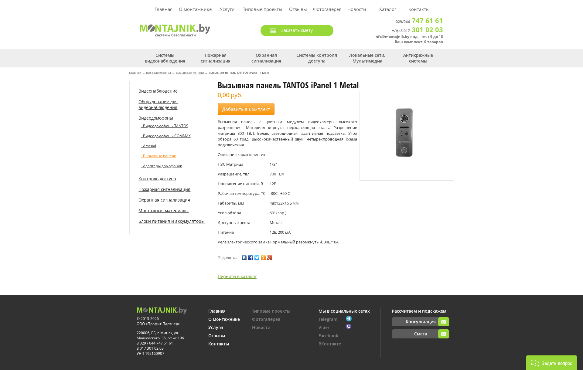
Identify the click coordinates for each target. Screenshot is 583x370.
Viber (324, 327)
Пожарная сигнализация (215, 58)
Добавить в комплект (246, 109)
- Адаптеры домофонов (161, 165)
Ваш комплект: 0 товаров (419, 41)
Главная (163, 9)
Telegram (328, 319)
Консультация (421, 321)
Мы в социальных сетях (344, 311)
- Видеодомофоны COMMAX (166, 135)
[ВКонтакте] (244, 256)
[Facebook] (250, 256)
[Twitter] (257, 256)
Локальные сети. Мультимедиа (367, 58)
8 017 (422, 30)
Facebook (328, 335)
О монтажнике (195, 9)
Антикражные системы (418, 58)
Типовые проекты (262, 9)
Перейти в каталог (237, 276)
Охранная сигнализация (266, 58)
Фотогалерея (327, 9)
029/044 (419, 21)
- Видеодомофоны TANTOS (164, 125)
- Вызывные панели (158, 155)
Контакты (419, 9)
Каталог (387, 9)
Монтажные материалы (163, 210)
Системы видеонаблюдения (165, 58)
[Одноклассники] (263, 256)
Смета (420, 334)
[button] (551, 362)
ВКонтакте (330, 344)
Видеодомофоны (158, 72)
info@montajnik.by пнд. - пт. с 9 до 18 (408, 36)
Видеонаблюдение (158, 91)
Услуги (227, 9)
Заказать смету (297, 30)
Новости (356, 9)
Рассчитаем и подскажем (419, 311)
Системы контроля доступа (316, 58)
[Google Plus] (270, 256)
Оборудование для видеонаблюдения (158, 104)
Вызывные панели (190, 72)
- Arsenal (148, 145)
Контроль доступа (157, 179)
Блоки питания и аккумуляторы (171, 221)
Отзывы (298, 9)
